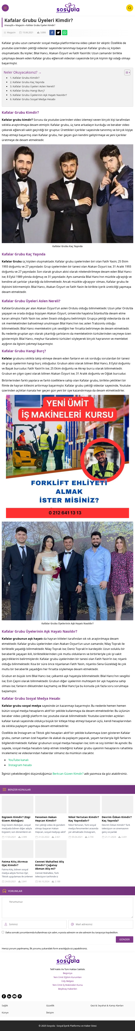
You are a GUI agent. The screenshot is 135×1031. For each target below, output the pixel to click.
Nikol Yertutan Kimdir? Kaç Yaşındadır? (83, 818)
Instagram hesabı (20, 765)
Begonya (67, 973)
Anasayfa (9, 25)
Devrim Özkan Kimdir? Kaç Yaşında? (117, 818)
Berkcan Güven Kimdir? (68, 774)
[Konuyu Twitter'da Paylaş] (58, 32)
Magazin (20, 25)
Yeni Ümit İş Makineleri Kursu (67, 984)
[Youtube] (14, 996)
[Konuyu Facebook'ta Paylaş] (52, 32)
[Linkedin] (9, 996)
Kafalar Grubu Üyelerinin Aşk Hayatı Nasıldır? (40, 95)
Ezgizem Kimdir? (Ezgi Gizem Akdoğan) (16, 818)
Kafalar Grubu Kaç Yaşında (28, 82)
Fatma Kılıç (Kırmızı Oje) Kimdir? (15, 863)
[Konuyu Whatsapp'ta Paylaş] (64, 32)
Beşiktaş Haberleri (67, 988)
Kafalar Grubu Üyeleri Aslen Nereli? (34, 86)
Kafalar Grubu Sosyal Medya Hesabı (34, 99)
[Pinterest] (20, 996)
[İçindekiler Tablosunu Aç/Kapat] (126, 73)
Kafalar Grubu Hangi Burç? (29, 90)
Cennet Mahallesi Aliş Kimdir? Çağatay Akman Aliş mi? (49, 865)
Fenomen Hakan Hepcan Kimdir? (46, 818)
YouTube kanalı (18, 760)
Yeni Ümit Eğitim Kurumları (67, 977)
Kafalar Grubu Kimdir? (26, 77)
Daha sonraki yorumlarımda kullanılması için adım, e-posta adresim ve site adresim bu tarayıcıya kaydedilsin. (61, 932)
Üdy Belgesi (67, 981)
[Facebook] (4, 996)
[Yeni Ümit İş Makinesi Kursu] (67, 515)
